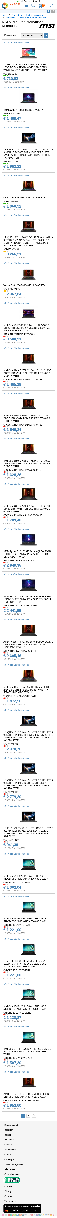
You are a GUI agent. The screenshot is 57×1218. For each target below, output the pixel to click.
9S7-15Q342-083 (11, 201)
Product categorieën (13, 1164)
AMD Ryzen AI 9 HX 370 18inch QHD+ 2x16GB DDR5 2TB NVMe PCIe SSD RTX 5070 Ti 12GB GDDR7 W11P (28, 644)
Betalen (7, 1135)
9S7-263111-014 (10, 744)
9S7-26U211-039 (11, 840)
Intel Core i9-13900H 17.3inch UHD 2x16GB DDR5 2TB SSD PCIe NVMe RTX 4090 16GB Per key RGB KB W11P (27, 328)
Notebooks (11, 17)
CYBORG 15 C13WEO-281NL (17, 1013)
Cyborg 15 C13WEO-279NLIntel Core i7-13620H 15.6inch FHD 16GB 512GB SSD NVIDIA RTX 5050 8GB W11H (25, 964)
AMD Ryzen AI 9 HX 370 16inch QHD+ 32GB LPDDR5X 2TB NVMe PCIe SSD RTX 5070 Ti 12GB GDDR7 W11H (27, 599)
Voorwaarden (10, 1201)
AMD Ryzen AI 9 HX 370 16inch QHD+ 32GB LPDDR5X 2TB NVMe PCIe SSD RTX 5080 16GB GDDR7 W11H (27, 554)
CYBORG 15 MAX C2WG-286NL (18, 1058)
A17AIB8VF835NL (11, 113)
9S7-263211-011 (10, 161)
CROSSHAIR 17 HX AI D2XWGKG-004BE (22, 470)
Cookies (8, 1196)
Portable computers (35, 15)
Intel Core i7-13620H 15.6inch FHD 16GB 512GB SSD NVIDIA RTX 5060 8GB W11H (25, 877)
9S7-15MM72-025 (11, 289)
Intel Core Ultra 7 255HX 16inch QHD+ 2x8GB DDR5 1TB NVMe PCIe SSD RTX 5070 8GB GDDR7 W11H (27, 373)
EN (53, 11)
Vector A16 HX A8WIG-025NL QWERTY (24, 285)
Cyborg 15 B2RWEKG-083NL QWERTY (24, 197)
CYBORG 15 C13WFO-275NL (17, 882)
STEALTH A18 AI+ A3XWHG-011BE (20, 651)
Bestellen (8, 1130)
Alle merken (9, 1169)
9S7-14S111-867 (10, 74)
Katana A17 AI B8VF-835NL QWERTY (23, 109)
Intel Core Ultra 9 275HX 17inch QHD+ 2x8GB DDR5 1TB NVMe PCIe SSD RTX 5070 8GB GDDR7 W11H (27, 463)
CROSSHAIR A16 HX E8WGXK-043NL (21, 1100)
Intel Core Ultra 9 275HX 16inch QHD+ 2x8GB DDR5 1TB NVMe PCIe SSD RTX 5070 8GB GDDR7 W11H (27, 418)
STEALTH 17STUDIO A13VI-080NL (19, 334)
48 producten (10, 35)
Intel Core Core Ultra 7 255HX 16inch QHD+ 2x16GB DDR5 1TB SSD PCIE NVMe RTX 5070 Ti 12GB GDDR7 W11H (26, 690)
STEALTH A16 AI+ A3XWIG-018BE (19, 560)
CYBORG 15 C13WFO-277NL (17, 925)
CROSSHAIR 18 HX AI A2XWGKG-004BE (22, 515)
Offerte (7, 1154)
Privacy (7, 1191)
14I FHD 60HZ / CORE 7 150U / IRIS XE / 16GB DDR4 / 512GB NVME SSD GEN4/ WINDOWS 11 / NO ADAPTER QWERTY (25, 67)
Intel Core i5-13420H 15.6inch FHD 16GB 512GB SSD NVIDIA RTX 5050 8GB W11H (25, 1007)
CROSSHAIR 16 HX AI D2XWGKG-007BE (22, 379)
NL (48, 11)
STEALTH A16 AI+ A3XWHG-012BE (20, 606)
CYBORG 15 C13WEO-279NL (17, 970)
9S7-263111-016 (10, 792)
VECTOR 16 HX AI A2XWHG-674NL (20, 696)
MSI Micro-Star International (33, 17)
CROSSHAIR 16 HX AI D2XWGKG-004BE (22, 425)
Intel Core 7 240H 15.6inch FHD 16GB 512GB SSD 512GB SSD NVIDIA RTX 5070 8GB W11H (27, 1051)
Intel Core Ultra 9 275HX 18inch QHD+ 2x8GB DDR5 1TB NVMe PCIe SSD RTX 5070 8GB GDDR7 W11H (27, 509)
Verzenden (9, 1140)
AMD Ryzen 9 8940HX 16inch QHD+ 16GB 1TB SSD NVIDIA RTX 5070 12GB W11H (26, 1095)
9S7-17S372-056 (11, 249)
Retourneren (10, 1149)
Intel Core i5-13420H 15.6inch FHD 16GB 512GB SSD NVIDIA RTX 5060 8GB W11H (25, 920)
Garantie (8, 1144)
